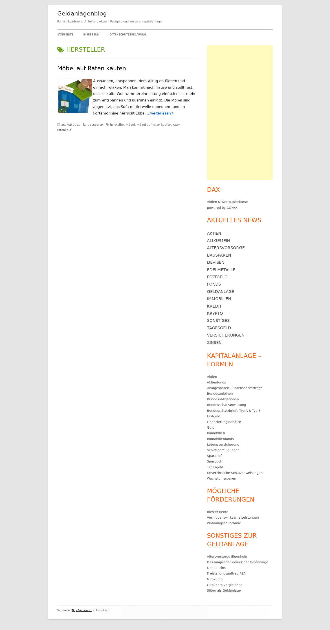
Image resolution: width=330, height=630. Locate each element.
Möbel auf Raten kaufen (91, 68)
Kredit (214, 306)
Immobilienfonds (220, 439)
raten (176, 124)
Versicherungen (225, 335)
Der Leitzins (216, 568)
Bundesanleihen (220, 393)
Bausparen (95, 124)
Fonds (214, 284)
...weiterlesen (160, 113)
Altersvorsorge (226, 247)
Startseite (65, 34)
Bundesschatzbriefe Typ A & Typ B (234, 410)
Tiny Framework (82, 610)
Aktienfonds (216, 382)
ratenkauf (64, 130)
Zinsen (214, 342)
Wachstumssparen (221, 478)
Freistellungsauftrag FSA (226, 573)
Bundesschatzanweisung (226, 405)
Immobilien (219, 298)
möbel (130, 124)
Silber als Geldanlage (224, 590)
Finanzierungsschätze (224, 422)
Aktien (212, 202)
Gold (210, 427)
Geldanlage (220, 291)
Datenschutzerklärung (128, 34)
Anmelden (102, 610)
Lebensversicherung (223, 444)
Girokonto (215, 579)
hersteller (117, 124)
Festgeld (217, 277)
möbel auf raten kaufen (154, 124)
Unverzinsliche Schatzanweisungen (235, 473)
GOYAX (232, 207)
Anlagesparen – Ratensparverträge (235, 388)
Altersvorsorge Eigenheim (227, 556)
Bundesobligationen (223, 399)
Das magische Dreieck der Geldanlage (237, 562)
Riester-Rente (217, 512)
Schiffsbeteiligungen (223, 450)
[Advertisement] (240, 112)
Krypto (215, 313)
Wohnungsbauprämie (224, 523)
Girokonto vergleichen (224, 585)
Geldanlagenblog (82, 13)
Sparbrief (214, 456)
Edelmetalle (221, 269)
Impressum (91, 34)
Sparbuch (214, 461)
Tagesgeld (219, 328)
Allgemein (218, 240)
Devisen (215, 262)
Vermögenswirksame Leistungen (233, 517)
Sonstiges (218, 320)
